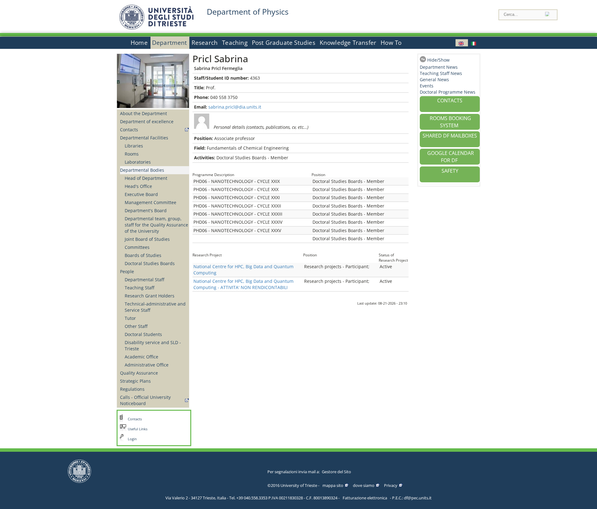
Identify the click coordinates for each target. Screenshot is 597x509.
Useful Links (137, 429)
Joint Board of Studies (147, 239)
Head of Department (146, 178)
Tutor (130, 318)
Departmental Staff (144, 280)
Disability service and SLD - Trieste (153, 345)
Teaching (235, 43)
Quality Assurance (139, 373)
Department (169, 43)
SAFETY (450, 170)
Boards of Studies (143, 255)
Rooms (132, 154)
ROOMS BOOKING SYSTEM (450, 122)
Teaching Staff (139, 288)
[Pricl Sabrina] (462, 42)
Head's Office (138, 186)
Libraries (134, 146)
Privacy (390, 485)
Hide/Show (438, 60)
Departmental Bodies (142, 170)
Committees (137, 247)
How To (391, 43)
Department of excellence (147, 121)
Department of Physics (248, 12)
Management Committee (150, 202)
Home (139, 43)
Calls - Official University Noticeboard (145, 400)
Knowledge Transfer (348, 43)
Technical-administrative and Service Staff (155, 307)
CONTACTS (449, 100)
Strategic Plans (135, 381)
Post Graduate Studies (283, 43)
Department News (439, 67)
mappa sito (332, 485)
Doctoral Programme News (447, 92)
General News (434, 79)
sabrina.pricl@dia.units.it (234, 107)
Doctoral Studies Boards (150, 263)
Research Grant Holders (149, 296)
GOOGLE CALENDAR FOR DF (450, 157)
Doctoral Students (143, 334)
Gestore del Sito (336, 471)
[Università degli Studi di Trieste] (156, 28)
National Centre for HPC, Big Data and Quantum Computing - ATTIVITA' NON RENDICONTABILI (243, 284)
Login (132, 439)
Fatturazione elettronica (365, 498)
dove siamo (363, 485)
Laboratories (138, 162)
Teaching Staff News (441, 73)
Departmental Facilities (144, 138)
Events (426, 86)
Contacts (129, 130)
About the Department (143, 113)
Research (205, 43)
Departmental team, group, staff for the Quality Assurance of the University (156, 225)
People (127, 271)
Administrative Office (147, 365)
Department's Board (146, 210)
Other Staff (136, 326)
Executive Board (141, 194)
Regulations (132, 389)
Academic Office (141, 357)
